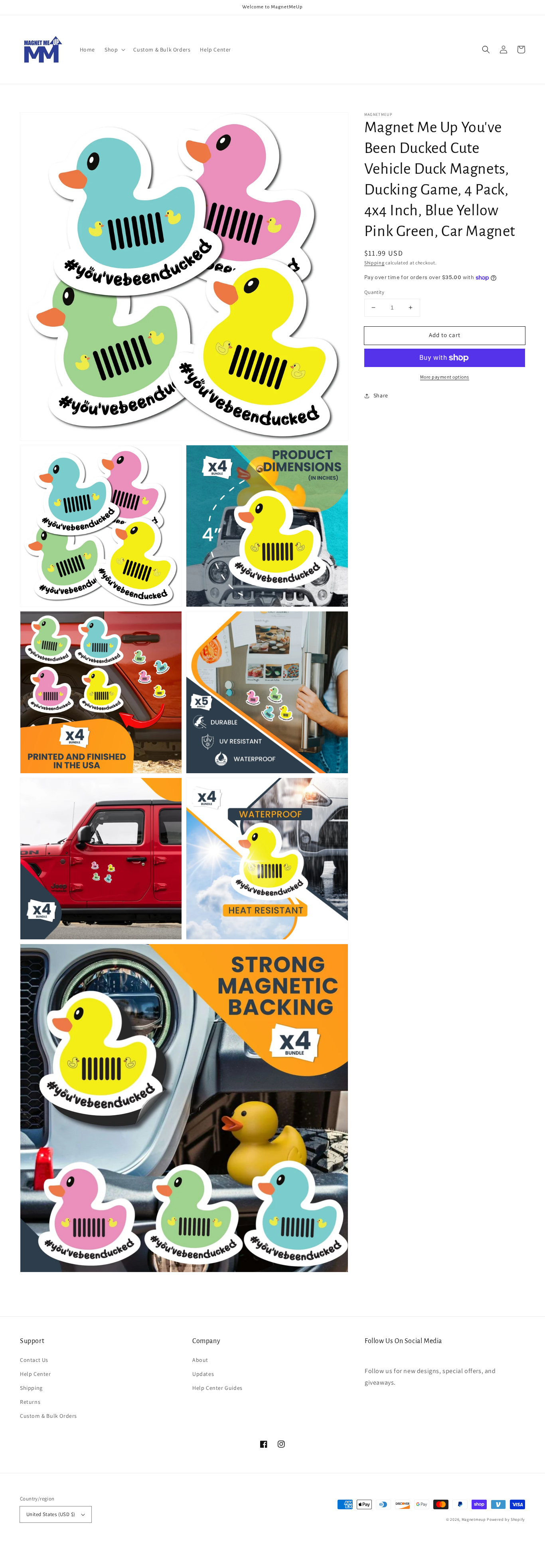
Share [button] (380, 395)
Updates (203, 1373)
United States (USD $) (50, 1514)
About (200, 1359)
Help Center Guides (217, 1387)
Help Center (35, 1373)
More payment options (444, 377)
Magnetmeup (474, 1519)
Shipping (374, 263)
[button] (114, 49)
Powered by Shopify (506, 1519)
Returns (30, 1401)
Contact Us (34, 1359)
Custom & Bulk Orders (48, 1415)
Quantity (374, 292)
